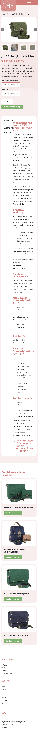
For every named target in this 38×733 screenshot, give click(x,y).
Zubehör (4, 671)
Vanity (3, 698)
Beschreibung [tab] (10, 120)
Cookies (4, 727)
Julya (3, 686)
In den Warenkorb (10, 107)
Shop (8, 14)
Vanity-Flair (5, 700)
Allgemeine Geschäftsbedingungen (13, 722)
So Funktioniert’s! (7, 674)
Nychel (3, 689)
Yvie (2, 695)
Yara (3, 703)
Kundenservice (6, 719)
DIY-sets (4, 665)
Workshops (5, 668)
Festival (4, 692)
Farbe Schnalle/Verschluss (10, 81)
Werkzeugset (22, 219)
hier (21, 283)
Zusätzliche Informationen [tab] (11, 129)
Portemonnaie (6, 89)
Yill (2, 706)
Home (3, 14)
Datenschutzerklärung (9, 724)
